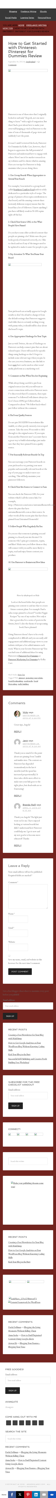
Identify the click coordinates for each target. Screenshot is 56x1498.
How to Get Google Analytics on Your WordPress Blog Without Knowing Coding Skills (26, 1046)
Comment (13, 882)
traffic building (23, 684)
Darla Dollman (14, 1327)
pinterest (22, 678)
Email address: (9, 1000)
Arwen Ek (12, 1343)
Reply (17, 731)
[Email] (44, 1494)
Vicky (25, 712)
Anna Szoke (13, 1335)
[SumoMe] (52, 1494)
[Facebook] (12, 1494)
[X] (20, 1494)
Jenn (25, 740)
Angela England (28, 4)
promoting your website (34, 678)
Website (11, 941)
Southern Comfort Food (24, 189)
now (15, 365)
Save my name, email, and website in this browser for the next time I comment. (25, 961)
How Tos (21, 674)
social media (28, 681)
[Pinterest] (28, 1494)
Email (11, 927)
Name (11, 913)
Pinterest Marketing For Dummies (23, 659)
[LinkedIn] (36, 1494)
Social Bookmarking (15, 681)
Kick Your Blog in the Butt (19, 1054)
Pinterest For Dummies (28, 655)
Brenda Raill (29, 804)
